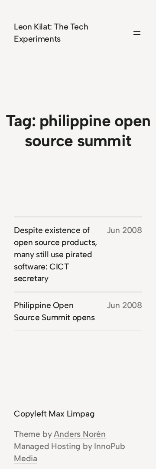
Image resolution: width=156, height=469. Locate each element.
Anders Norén (80, 434)
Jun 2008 (124, 230)
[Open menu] (137, 33)
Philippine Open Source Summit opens (54, 311)
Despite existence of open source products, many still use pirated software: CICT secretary (55, 254)
